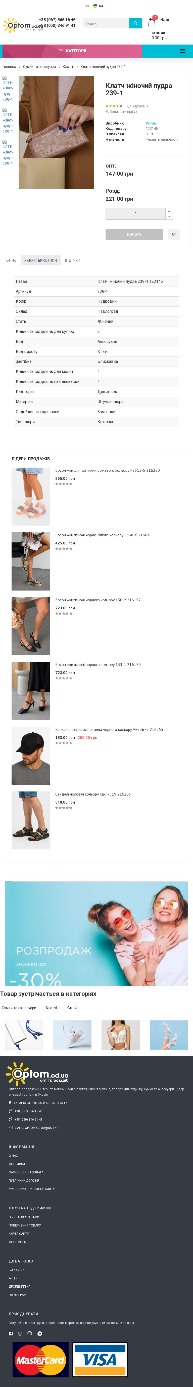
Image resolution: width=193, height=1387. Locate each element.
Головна (9, 67)
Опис (11, 260)
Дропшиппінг (19, 1286)
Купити (134, 234)
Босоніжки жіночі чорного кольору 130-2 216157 (98, 599)
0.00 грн (161, 28)
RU (87, 6)
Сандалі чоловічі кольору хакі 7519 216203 (93, 794)
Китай (151, 123)
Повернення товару (25, 1225)
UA (101, 6)
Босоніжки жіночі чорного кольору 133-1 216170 (98, 664)
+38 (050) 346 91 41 (57, 25)
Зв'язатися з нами (24, 1217)
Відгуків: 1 (139, 106)
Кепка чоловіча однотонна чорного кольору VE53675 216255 (109, 729)
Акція (13, 1278)
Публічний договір (24, 1180)
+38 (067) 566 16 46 (57, 19)
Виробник (17, 1270)
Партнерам (17, 1295)
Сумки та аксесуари (39, 67)
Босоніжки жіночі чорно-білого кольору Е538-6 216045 (103, 534)
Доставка (17, 1164)
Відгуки (72, 260)
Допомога (17, 1242)
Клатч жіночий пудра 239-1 (103, 67)
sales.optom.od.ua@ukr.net (37, 1128)
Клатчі (68, 67)
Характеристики (40, 260)
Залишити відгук (123, 112)
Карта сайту (19, 1234)
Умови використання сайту (32, 1189)
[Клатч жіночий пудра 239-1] (8, 89)
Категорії (75, 51)
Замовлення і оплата (26, 1172)
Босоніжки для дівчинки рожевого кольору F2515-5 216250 (107, 470)
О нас (13, 1156)
